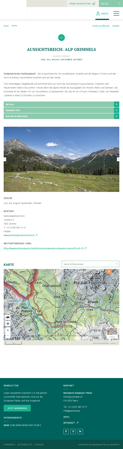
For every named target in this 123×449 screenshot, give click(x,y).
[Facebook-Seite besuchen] (66, 431)
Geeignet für (13, 110)
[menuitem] (83, 3)
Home (6, 25)
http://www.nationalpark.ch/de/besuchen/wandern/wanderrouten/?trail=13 (44, 248)
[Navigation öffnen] (116, 14)
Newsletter (11, 385)
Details (10, 104)
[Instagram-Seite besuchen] (73, 431)
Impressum (113, 343)
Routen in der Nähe (16, 116)
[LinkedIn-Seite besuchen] (80, 431)
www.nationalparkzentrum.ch (19, 235)
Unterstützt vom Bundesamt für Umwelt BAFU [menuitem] (98, 444)
